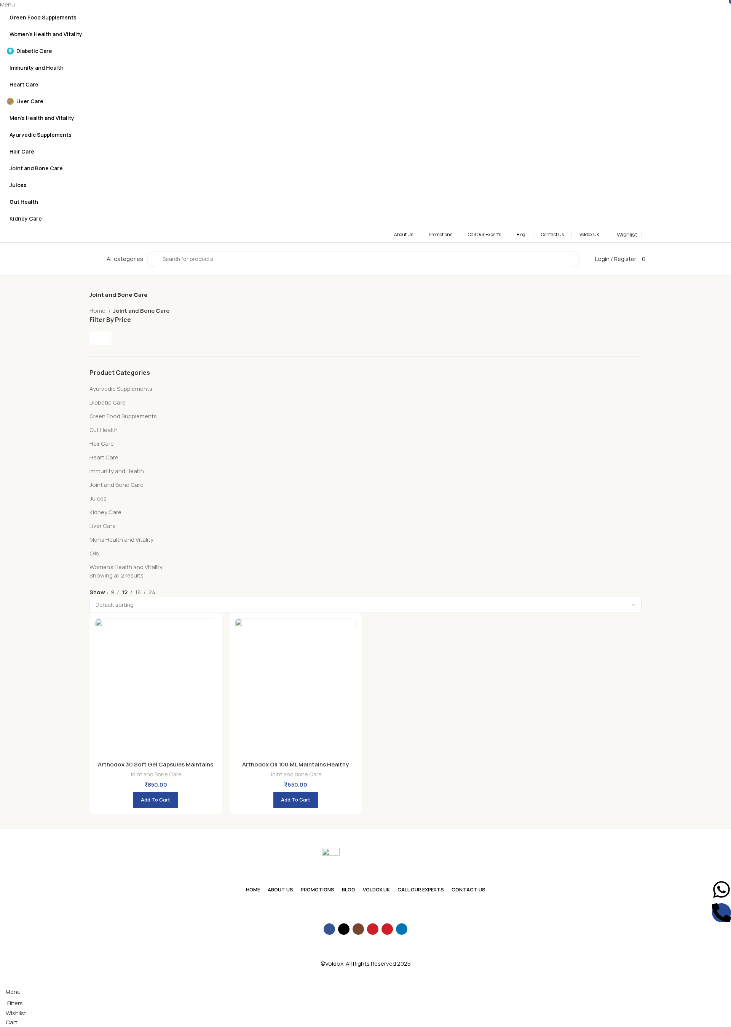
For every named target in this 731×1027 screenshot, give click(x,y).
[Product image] (155, 688)
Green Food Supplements (123, 416)
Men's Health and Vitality (121, 540)
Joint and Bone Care (116, 485)
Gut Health (103, 430)
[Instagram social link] (358, 929)
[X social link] (344, 929)
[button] (155, 800)
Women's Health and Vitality (126, 567)
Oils (94, 553)
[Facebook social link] (329, 929)
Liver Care (102, 526)
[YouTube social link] (372, 929)
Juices (98, 498)
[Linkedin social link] (401, 929)
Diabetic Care (107, 402)
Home (98, 311)
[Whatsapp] (721, 889)
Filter (100, 338)
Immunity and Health (116, 471)
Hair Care (101, 444)
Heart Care (103, 457)
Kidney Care (105, 512)
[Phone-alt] (721, 912)
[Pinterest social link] (387, 929)
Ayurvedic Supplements (120, 389)
